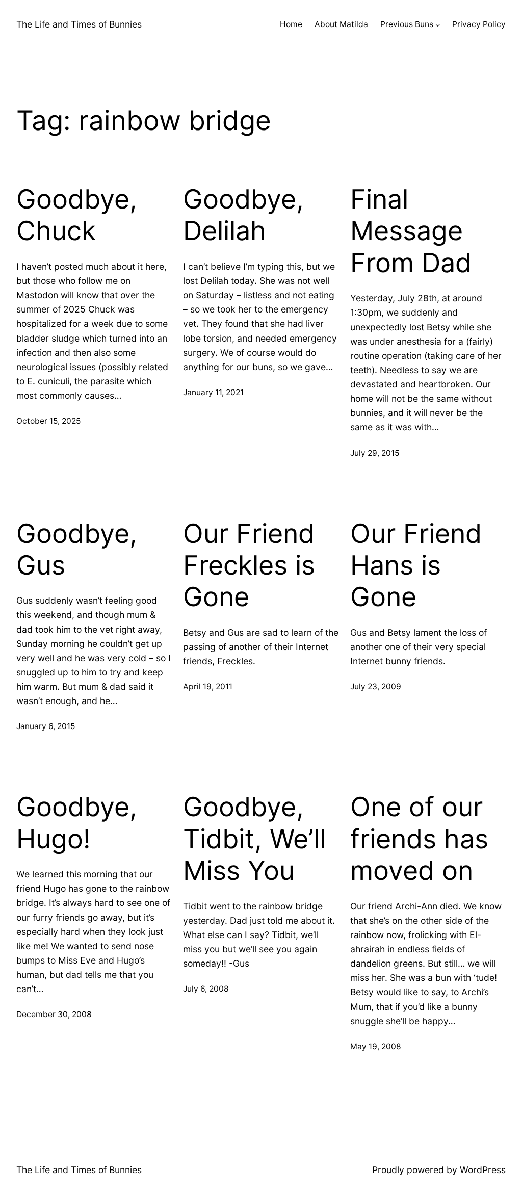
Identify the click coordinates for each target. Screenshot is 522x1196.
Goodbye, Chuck (76, 215)
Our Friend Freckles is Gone (249, 565)
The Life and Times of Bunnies (79, 24)
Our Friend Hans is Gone (416, 565)
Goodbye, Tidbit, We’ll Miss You (254, 839)
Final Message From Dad (411, 231)
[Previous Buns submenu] (437, 24)
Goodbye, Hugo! (76, 822)
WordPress (483, 1169)
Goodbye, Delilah (243, 215)
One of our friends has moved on (419, 839)
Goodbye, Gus (76, 549)
